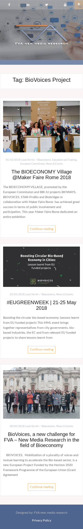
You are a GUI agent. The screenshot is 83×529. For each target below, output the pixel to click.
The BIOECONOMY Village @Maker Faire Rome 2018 (41, 174)
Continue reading (41, 228)
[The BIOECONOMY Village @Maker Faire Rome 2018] (41, 126)
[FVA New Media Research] (41, 34)
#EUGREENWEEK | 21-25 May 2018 (41, 305)
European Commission (32, 164)
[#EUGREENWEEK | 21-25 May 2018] (41, 266)
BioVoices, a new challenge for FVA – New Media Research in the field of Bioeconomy (41, 439)
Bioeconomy (44, 160)
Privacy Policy (41, 520)
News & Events (54, 164)
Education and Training (64, 160)
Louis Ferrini (27, 160)
